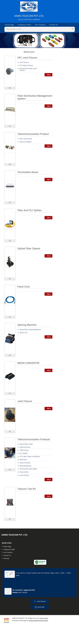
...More (48, 75)
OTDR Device (24, 450)
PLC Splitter (24, 453)
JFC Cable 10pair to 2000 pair (30, 456)
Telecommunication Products (33, 439)
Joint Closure (24, 62)
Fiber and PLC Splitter (29, 210)
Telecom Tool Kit (26, 488)
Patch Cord (23, 286)
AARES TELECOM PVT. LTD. (29, 17)
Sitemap (6, 558)
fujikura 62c (23, 333)
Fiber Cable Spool (26, 139)
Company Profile (24, 25)
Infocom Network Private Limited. (38, 620)
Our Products (40, 25)
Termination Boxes (27, 172)
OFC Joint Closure (27, 57)
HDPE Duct (23, 460)
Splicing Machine (26, 324)
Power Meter (24, 472)
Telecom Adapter (26, 142)
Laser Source (24, 475)
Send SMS (41, 607)
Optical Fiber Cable (26, 444)
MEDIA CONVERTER (28, 363)
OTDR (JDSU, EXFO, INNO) (28, 469)
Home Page (9, 25)
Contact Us (53, 25)
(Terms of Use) (44, 618)
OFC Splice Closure (26, 65)
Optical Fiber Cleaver (28, 248)
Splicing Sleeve (25, 447)
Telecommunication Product (33, 134)
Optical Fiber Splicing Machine (30, 329)
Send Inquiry (41, 601)
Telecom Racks (25, 463)
